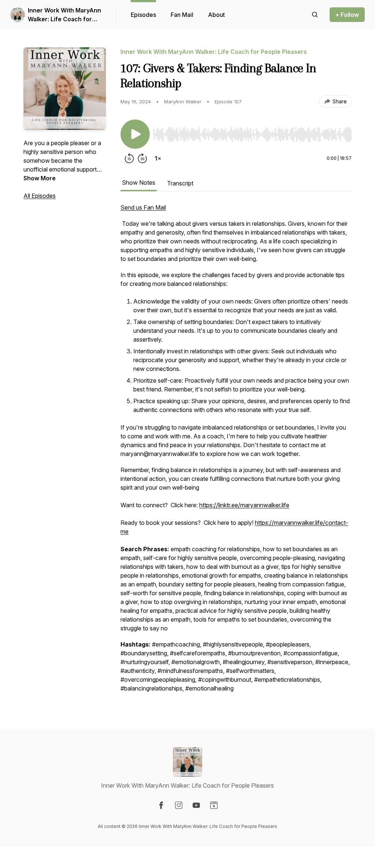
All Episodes (39, 195)
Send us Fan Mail (143, 207)
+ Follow (347, 14)
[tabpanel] (236, 451)
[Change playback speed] (158, 158)
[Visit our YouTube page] (196, 805)
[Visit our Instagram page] (178, 805)
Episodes (143, 14)
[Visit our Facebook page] (161, 805)
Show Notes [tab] (138, 182)
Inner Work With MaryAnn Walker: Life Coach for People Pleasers (64, 15)
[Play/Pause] (135, 134)
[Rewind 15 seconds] (129, 158)
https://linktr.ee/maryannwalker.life (244, 505)
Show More (39, 178)
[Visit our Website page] (214, 805)
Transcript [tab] (180, 183)
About (216, 14)
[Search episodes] (315, 14)
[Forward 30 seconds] (142, 158)
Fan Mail (182, 14)
